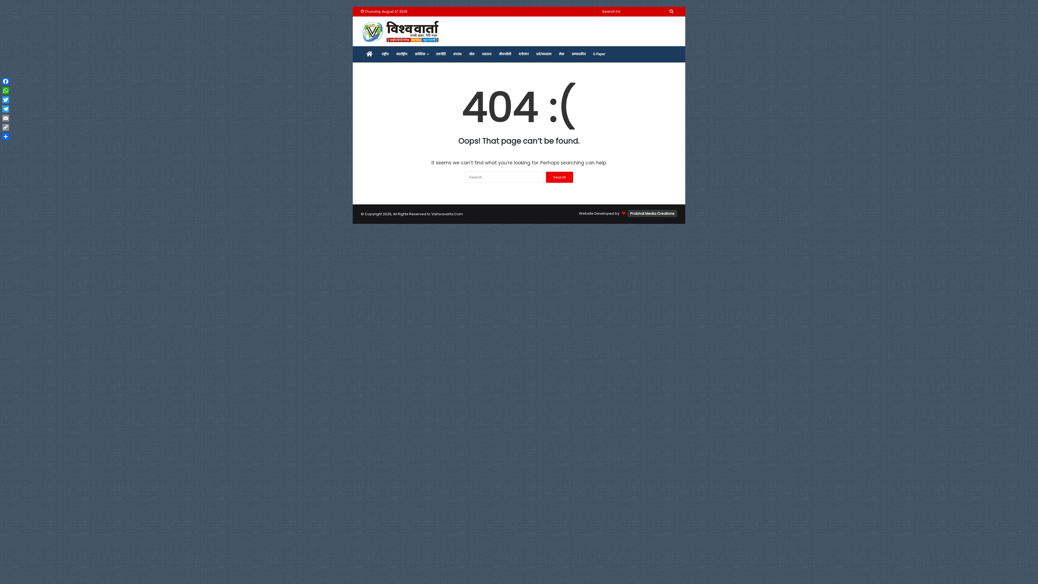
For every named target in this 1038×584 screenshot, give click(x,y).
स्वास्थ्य (486, 54)
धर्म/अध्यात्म (543, 54)
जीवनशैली (505, 54)
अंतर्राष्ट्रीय (401, 54)
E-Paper (599, 54)
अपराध (457, 54)
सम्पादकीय (579, 54)
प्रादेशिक (420, 54)
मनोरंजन (524, 54)
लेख (561, 54)
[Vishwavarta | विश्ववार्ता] (401, 31)
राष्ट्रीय (385, 54)
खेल (471, 54)
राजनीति (441, 54)
